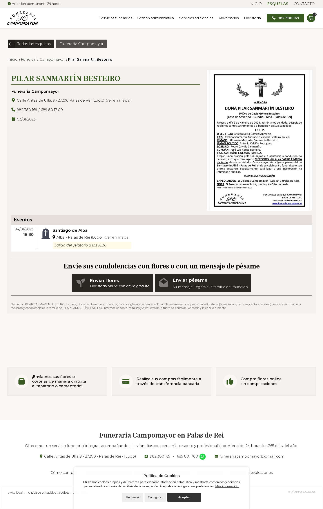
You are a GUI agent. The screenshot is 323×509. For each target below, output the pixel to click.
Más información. (227, 486)
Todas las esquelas (34, 44)
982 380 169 (160, 456)
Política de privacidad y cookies (48, 492)
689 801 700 (187, 456)
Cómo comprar (64, 473)
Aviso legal (15, 492)
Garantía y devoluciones (251, 473)
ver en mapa (118, 100)
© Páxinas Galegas (302, 491)
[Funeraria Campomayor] (22, 18)
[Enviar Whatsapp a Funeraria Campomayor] (203, 457)
